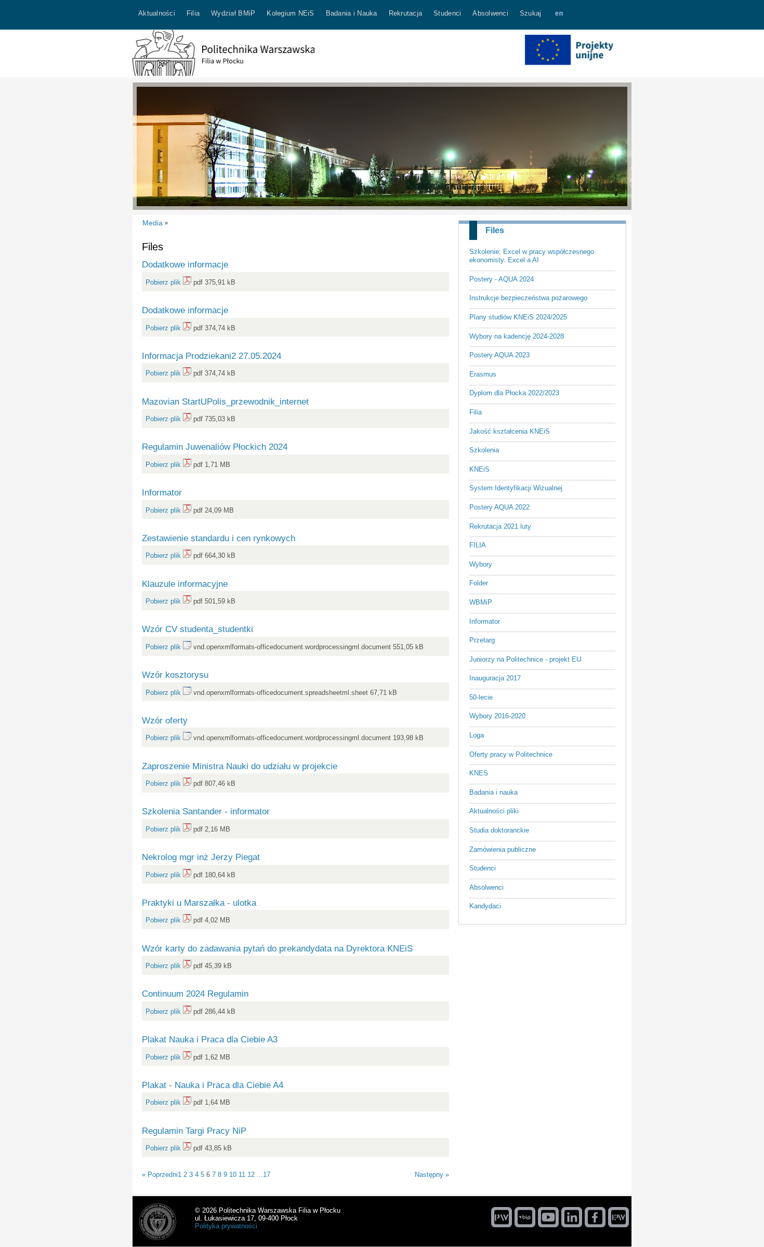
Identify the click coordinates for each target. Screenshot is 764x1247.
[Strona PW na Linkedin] (571, 1216)
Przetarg (482, 640)
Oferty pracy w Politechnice (510, 754)
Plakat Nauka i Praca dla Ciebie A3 (210, 1039)
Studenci (482, 868)
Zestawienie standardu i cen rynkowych (218, 538)
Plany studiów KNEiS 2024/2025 (518, 317)
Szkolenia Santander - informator (206, 811)
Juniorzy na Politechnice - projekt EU (525, 659)
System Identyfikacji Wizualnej (515, 488)
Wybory (480, 564)
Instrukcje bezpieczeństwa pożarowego (528, 298)
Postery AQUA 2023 (499, 355)
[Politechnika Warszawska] (501, 1216)
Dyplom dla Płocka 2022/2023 (514, 393)
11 (242, 1174)
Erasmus (482, 374)
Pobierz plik (163, 282)
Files (494, 230)
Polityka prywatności (226, 1226)
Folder (478, 583)
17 (266, 1174)
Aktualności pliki (494, 811)
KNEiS (479, 469)
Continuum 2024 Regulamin (195, 993)
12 (251, 1174)
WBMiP (480, 602)
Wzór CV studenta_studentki (197, 629)
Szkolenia (484, 450)
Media (152, 223)
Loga (476, 735)
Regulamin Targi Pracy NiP (194, 1130)
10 (232, 1174)
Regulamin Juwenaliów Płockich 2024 (214, 446)
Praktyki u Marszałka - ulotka (199, 902)
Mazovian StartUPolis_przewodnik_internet (225, 401)
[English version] (559, 15)
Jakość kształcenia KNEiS (509, 431)
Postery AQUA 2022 (499, 507)
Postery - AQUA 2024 (501, 279)
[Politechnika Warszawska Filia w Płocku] (223, 73)
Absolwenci (486, 887)
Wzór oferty (165, 720)
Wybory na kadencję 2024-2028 (516, 336)
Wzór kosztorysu (175, 674)
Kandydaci (485, 906)
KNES (478, 773)
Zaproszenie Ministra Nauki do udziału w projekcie (239, 766)
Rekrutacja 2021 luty (500, 526)
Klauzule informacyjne (185, 584)
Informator (484, 621)
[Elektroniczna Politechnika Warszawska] (618, 1216)
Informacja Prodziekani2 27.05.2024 (211, 356)
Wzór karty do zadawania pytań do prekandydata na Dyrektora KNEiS (277, 948)
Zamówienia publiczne (502, 849)
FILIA (477, 545)
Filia (475, 412)
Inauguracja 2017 (495, 678)
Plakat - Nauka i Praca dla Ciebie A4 (212, 1085)
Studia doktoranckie (499, 830)
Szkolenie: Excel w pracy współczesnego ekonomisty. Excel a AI (531, 256)
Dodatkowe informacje (185, 264)
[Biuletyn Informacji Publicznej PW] (525, 1216)
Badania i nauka (493, 792)
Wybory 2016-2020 (497, 716)
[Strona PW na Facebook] (595, 1216)
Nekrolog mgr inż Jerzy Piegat (201, 857)
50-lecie (481, 697)
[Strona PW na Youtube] (548, 1216)
